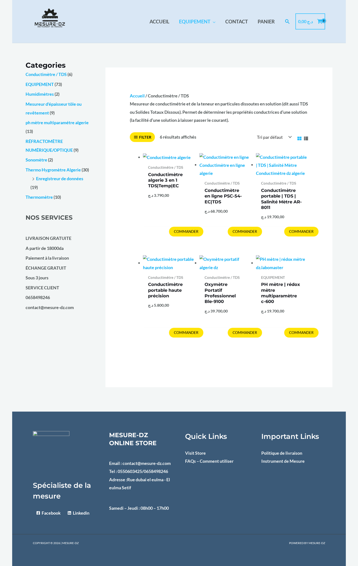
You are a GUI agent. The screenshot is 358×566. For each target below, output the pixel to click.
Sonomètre (36, 159)
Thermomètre (39, 197)
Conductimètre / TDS (46, 74)
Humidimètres (40, 94)
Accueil (137, 95)
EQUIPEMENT (40, 84)
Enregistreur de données (59, 178)
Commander (186, 231)
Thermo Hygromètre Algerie (53, 169)
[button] (213, 21)
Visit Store (195, 453)
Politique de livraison (281, 453)
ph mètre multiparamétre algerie (57, 122)
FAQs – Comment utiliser (209, 461)
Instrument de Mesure (283, 461)
